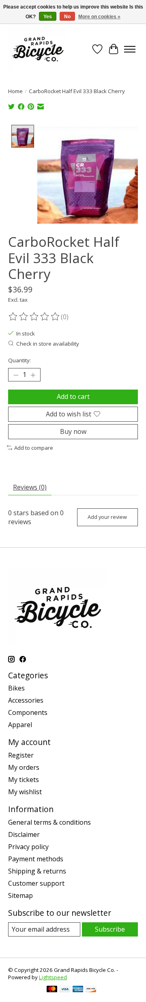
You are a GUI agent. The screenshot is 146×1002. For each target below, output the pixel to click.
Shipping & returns (37, 871)
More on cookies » (99, 17)
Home (15, 91)
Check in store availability (47, 343)
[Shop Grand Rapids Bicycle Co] (37, 49)
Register (21, 755)
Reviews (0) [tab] (30, 487)
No (67, 17)
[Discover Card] (91, 990)
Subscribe (110, 929)
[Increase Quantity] (33, 375)
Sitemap (20, 895)
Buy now (73, 431)
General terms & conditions (49, 822)
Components (27, 712)
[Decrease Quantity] (16, 375)
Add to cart (73, 396)
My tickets (23, 779)
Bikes (16, 688)
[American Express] (78, 990)
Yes (47, 17)
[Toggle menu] (130, 49)
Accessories (25, 700)
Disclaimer (24, 834)
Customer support (36, 883)
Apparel (20, 724)
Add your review (107, 517)
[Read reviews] (34, 317)
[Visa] (65, 990)
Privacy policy (28, 846)
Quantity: (19, 360)
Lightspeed (53, 977)
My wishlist (25, 791)
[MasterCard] (52, 990)
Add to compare (33, 447)
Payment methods (35, 858)
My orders (23, 767)
